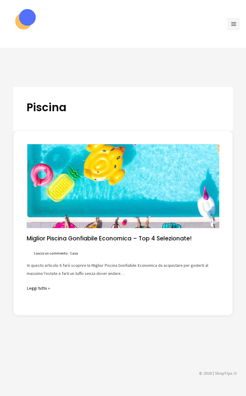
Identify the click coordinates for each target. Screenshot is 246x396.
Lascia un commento (51, 253)
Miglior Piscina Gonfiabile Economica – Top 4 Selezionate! (109, 238)
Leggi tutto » (38, 287)
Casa (74, 253)
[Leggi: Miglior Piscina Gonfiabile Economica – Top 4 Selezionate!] (123, 186)
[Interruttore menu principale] (233, 24)
